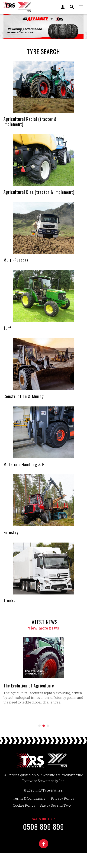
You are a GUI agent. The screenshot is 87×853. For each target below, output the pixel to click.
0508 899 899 (43, 826)
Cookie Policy (24, 805)
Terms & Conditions (29, 798)
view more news (43, 628)
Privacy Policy (62, 798)
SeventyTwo (61, 805)
